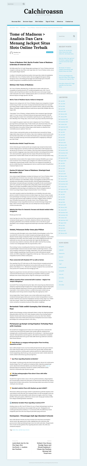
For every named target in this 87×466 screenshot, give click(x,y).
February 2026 (63, 114)
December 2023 (64, 181)
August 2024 (63, 160)
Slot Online (39, 21)
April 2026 (62, 109)
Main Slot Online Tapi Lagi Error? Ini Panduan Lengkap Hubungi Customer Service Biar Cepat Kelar (66, 61)
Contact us (69, 21)
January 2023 (63, 210)
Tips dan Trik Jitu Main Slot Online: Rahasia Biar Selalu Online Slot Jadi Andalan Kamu (66, 52)
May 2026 (62, 106)
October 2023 (63, 186)
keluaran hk (61, 253)
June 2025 (62, 135)
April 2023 (62, 202)
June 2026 (62, 103)
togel (60, 264)
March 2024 (63, 173)
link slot (61, 281)
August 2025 (63, 129)
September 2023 (64, 189)
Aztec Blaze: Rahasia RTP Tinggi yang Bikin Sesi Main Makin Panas (66, 85)
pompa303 (61, 271)
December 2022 (64, 212)
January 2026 (63, 116)
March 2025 (63, 142)
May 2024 (62, 168)
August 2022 (63, 223)
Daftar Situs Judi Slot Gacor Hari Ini (21, 430)
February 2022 (63, 233)
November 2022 (64, 215)
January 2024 (63, 179)
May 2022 (62, 225)
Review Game (28, 21)
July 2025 (62, 132)
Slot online (61, 284)
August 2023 (63, 192)
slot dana (61, 260)
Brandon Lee (17, 52)
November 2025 (64, 122)
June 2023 (62, 197)
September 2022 (64, 220)
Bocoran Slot (16, 21)
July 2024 (62, 163)
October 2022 (63, 217)
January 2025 (63, 147)
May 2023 (62, 199)
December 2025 (64, 119)
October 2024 (63, 155)
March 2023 (63, 204)
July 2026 (62, 101)
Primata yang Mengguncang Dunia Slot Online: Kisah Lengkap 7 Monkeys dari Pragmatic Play (67, 77)
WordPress (42, 462)
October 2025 (63, 124)
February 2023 (63, 207)
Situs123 (61, 257)
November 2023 (64, 184)
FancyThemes (55, 462)
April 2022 (62, 228)
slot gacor (61, 246)
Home (17, 27)
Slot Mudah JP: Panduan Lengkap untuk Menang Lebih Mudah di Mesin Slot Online (66, 69)
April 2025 (62, 140)
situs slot (61, 274)
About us (60, 21)
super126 (48, 366)
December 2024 (64, 150)
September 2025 (64, 127)
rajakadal (61, 250)
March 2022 (63, 230)
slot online (61, 278)
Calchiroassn (43, 11)
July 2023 (62, 194)
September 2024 (64, 158)
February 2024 (63, 176)
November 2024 (64, 153)
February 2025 (63, 145)
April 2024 (62, 171)
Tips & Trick (50, 21)
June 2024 (62, 166)
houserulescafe (62, 267)
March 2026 (63, 111)
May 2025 (62, 137)
